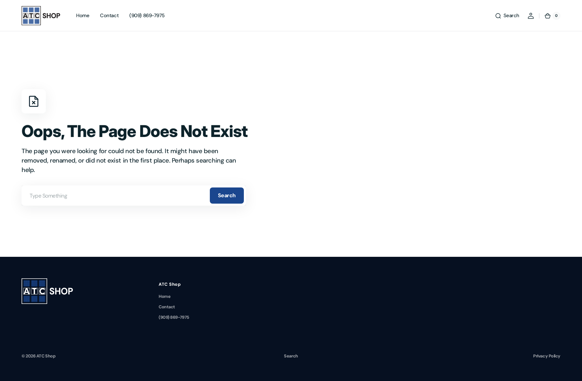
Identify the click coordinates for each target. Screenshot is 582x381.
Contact (167, 307)
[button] (507, 15)
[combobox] (134, 195)
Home (164, 296)
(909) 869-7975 (174, 317)
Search (227, 195)
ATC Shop (45, 356)
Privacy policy (546, 356)
